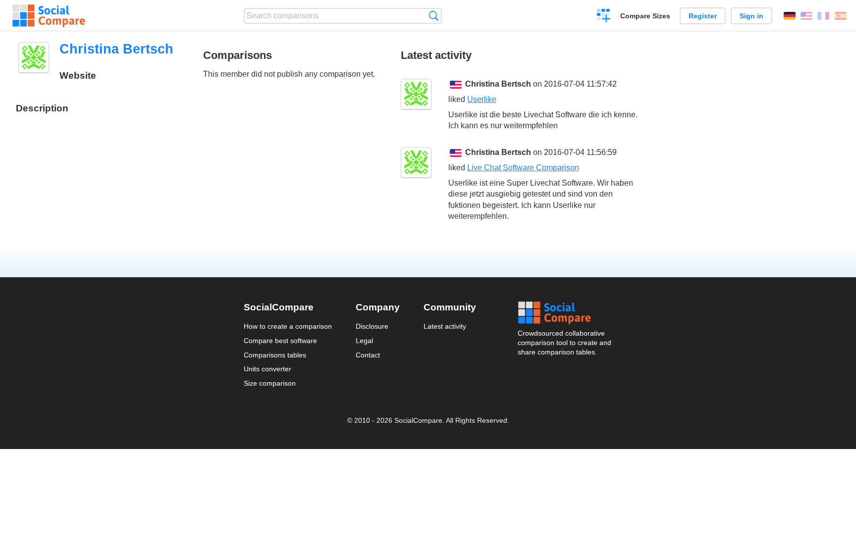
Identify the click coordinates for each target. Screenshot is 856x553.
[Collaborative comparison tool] (49, 16)
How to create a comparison (288, 326)
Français (823, 16)
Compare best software (280, 341)
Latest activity (445, 326)
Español (841, 16)
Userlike (481, 99)
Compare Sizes (645, 16)
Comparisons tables (275, 355)
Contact (368, 355)
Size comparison (270, 383)
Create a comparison (603, 16)
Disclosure (372, 326)
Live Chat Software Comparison (523, 167)
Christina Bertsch (498, 84)
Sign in (751, 16)
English (806, 16)
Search (433, 15)
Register (703, 16)
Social (565, 313)
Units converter (267, 369)
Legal (364, 341)
